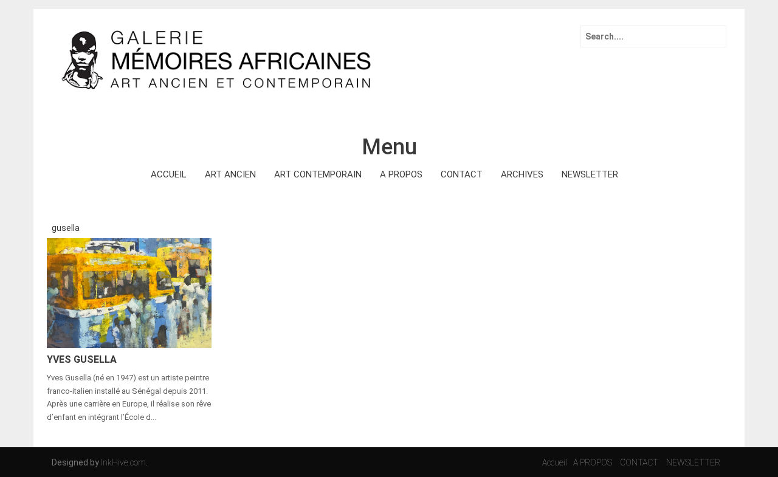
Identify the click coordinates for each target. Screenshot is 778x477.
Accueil (554, 462)
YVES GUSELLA (82, 359)
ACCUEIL (169, 174)
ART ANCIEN (230, 174)
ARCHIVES (522, 174)
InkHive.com (123, 462)
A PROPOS (401, 174)
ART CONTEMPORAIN (318, 174)
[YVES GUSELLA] (129, 292)
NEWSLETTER (590, 174)
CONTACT (462, 174)
